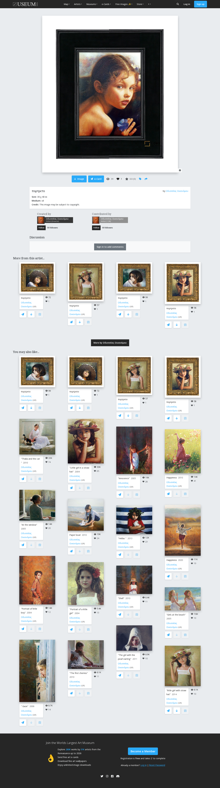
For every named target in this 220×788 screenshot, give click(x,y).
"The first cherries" (78, 673)
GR (34, 306)
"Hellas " (122, 538)
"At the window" (29, 524)
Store (139, 4)
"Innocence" (124, 478)
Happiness (171, 477)
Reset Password (157, 765)
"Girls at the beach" (176, 614)
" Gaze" (24, 706)
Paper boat (75, 534)
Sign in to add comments (110, 246)
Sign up (200, 4)
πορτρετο (26, 297)
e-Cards (105, 4)
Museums (91, 4)
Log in (187, 4)
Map (66, 4)
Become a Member (143, 751)
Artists (77, 4)
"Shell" (121, 598)
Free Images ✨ (123, 4)
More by (110, 342)
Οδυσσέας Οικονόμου (177, 191)
